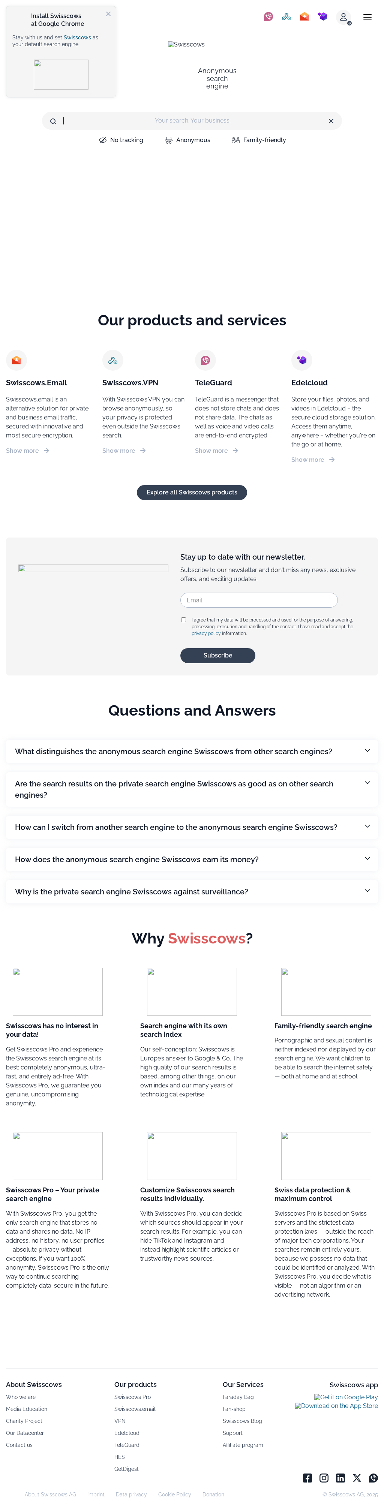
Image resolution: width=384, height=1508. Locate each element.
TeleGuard (127, 1445)
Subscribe (218, 655)
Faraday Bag (238, 1397)
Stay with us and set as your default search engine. (55, 40)
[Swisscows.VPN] (286, 17)
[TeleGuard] (268, 17)
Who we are (21, 1397)
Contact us (19, 1445)
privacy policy (206, 633)
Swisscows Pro (132, 1397)
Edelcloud (127, 1433)
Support (233, 1433)
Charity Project (24, 1421)
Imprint (96, 1495)
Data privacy (131, 1495)
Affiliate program (243, 1445)
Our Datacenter (25, 1433)
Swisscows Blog (242, 1421)
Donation (213, 1495)
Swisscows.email (135, 1409)
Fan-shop (234, 1409)
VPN (120, 1421)
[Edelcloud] (322, 17)
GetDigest (126, 1469)
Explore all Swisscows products (192, 492)
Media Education (26, 1409)
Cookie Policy (174, 1495)
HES (119, 1457)
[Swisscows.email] (304, 17)
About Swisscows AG (50, 1495)
